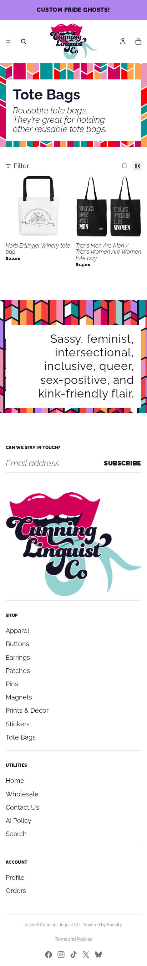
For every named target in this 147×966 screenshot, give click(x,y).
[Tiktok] (73, 954)
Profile (15, 877)
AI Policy (18, 820)
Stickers (18, 724)
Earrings (18, 657)
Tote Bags (21, 737)
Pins (12, 684)
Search (16, 834)
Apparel (17, 630)
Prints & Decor (27, 710)
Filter (21, 166)
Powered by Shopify (102, 924)
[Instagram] (61, 954)
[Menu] (8, 41)
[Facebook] (48, 954)
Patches (18, 670)
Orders (16, 890)
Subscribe (122, 463)
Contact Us (22, 807)
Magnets (19, 697)
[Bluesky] (98, 954)
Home (15, 780)
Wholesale (22, 794)
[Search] (23, 41)
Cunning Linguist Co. (60, 924)
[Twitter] (86, 954)
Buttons (17, 644)
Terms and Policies (73, 939)
